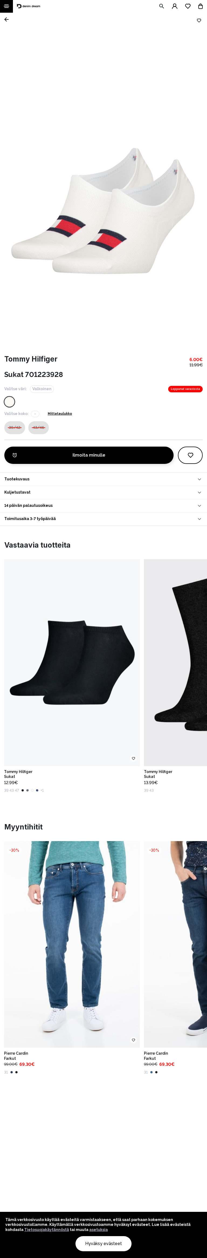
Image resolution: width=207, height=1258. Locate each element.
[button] (103, 479)
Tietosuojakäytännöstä (46, 1229)
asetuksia (98, 1229)
